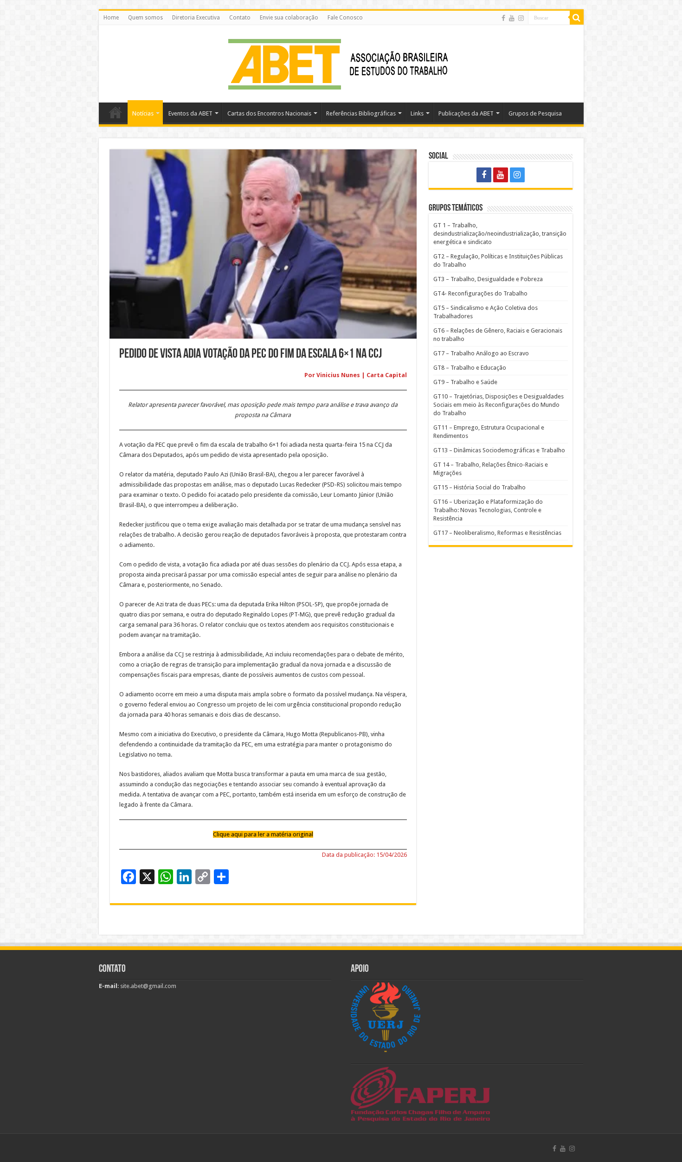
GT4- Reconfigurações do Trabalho (480, 293)
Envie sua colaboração (289, 17)
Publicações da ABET (466, 113)
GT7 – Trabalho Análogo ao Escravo (481, 353)
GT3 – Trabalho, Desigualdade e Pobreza (488, 279)
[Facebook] (503, 18)
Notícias (143, 113)
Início (115, 112)
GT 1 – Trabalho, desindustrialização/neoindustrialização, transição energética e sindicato (499, 233)
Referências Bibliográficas (361, 113)
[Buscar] (577, 18)
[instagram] (521, 18)
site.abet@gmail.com (147, 985)
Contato (240, 17)
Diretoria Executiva (196, 17)
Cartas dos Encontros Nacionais (269, 113)
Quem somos (145, 17)
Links (417, 113)
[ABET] (341, 62)
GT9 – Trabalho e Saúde (465, 382)
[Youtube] (511, 18)
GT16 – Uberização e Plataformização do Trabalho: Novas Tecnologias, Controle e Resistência (488, 510)
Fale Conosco (345, 17)
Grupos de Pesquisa (535, 113)
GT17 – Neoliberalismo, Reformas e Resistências (497, 532)
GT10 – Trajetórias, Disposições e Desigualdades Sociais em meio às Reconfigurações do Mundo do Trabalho (498, 405)
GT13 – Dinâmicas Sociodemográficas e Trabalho (499, 450)
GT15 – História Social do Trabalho (479, 487)
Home (111, 17)
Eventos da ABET (190, 113)
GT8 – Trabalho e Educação (469, 367)
